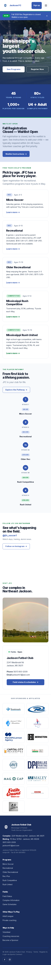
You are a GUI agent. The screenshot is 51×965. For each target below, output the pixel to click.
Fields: (16, 652)
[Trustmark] (14, 709)
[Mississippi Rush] (37, 709)
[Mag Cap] (14, 779)
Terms (35, 952)
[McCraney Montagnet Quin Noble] (37, 793)
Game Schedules (9, 904)
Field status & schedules (25, 682)
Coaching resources (11, 936)
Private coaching (9, 920)
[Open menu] (45, 5)
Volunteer (7, 932)
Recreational (8, 868)
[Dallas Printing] (37, 765)
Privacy (29, 952)
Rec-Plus (6, 876)
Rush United (7, 884)
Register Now (37, 69)
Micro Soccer (8, 864)
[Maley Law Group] (37, 779)
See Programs (13, 69)
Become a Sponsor (10, 940)
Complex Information (11, 900)
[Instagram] (10, 960)
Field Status (7, 896)
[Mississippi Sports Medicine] (37, 723)
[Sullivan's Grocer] (37, 751)
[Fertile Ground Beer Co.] (14, 793)
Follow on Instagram (16, 546)
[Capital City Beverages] (14, 751)
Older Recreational (10, 872)
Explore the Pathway (16, 390)
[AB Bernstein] (37, 737)
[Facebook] (5, 960)
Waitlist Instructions (16, 154)
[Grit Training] (14, 765)
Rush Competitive (10, 880)
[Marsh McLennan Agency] (14, 737)
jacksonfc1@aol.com (11, 845)
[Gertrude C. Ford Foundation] (14, 723)
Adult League (8, 916)
